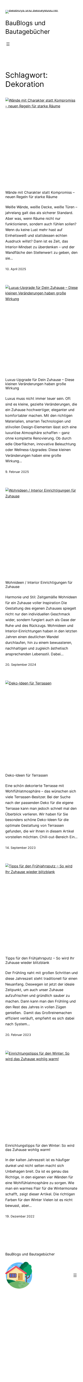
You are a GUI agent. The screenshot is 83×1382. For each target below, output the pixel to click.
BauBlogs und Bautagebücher (30, 1254)
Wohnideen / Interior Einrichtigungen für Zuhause (38, 584)
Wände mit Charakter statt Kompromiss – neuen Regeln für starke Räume (40, 194)
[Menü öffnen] (8, 44)
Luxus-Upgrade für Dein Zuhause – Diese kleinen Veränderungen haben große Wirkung (39, 384)
